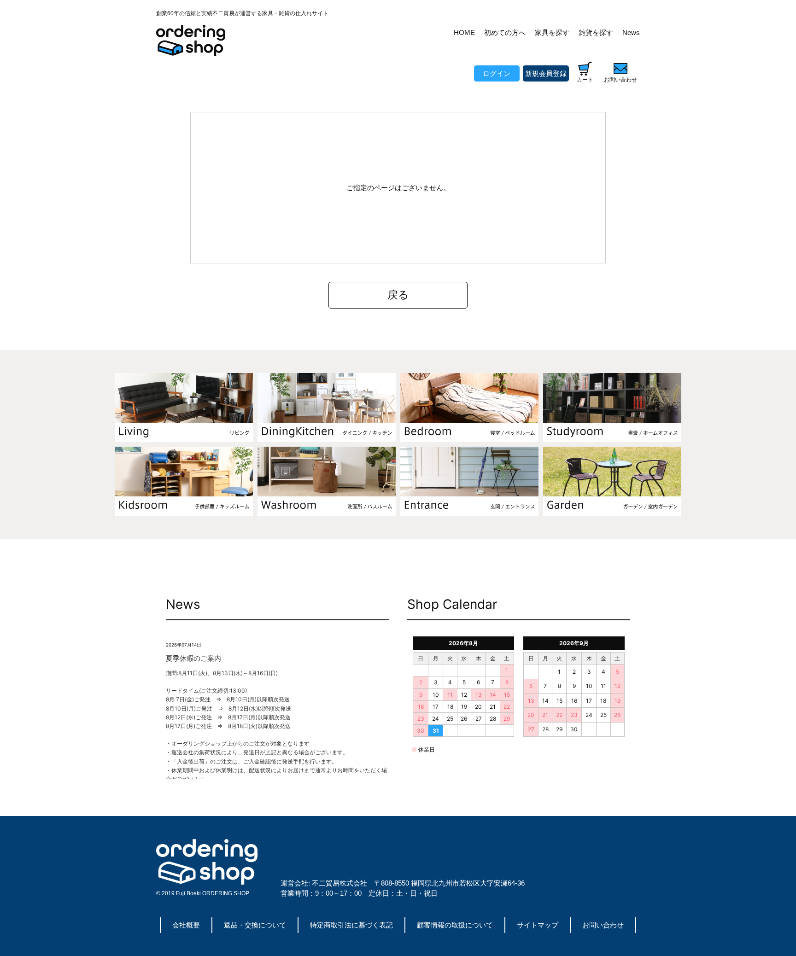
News (631, 32)
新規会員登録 (546, 73)
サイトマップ (537, 925)
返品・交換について (255, 925)
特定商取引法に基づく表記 (351, 925)
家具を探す (552, 32)
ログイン (496, 73)
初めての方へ (505, 32)
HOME (464, 32)
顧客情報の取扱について (455, 925)
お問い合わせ (603, 925)
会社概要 (186, 925)
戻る (398, 295)
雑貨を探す (596, 32)
